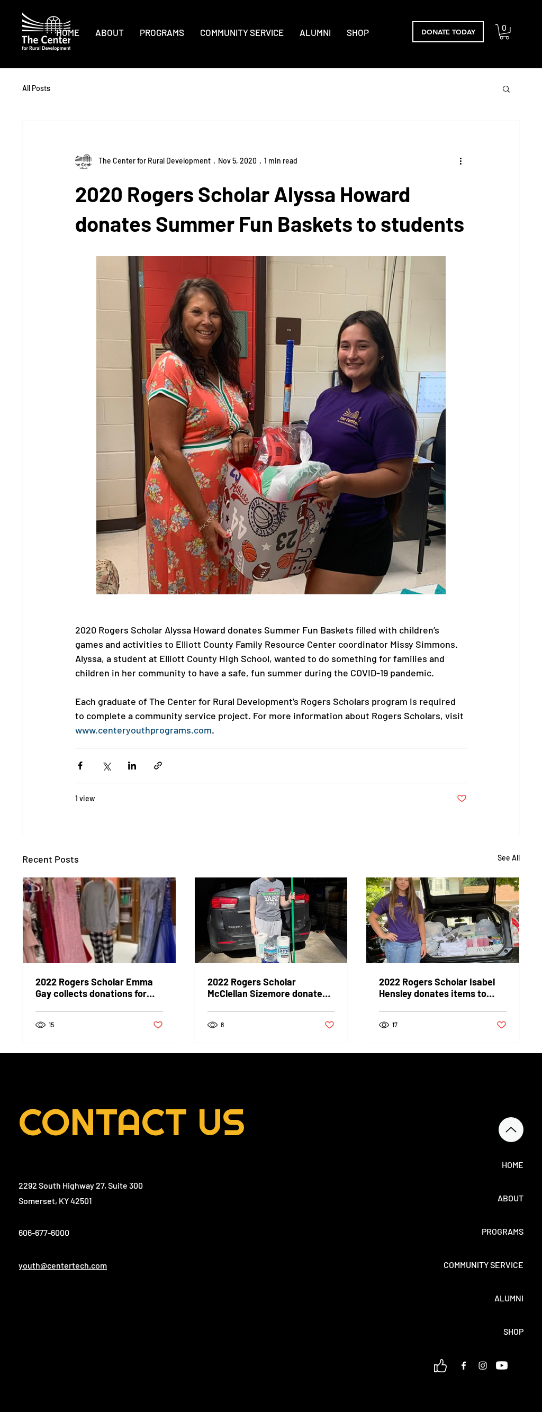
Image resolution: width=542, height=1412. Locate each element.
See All (509, 857)
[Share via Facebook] (80, 766)
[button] (504, 32)
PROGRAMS (502, 1231)
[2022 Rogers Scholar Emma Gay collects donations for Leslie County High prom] (99, 920)
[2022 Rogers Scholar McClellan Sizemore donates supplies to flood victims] (271, 920)
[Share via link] (158, 766)
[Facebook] (464, 1365)
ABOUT (510, 1198)
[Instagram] (483, 1365)
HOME (512, 1165)
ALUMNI (508, 1298)
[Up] (511, 1129)
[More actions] (460, 161)
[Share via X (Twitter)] (106, 766)
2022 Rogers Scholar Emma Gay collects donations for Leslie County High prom (94, 987)
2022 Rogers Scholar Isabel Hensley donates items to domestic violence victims (437, 987)
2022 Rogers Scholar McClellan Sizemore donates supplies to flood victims (267, 987)
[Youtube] (502, 1365)
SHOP (513, 1331)
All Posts (36, 88)
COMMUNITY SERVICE (486, 1265)
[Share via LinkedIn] (132, 766)
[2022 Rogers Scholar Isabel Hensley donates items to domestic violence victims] (442, 920)
